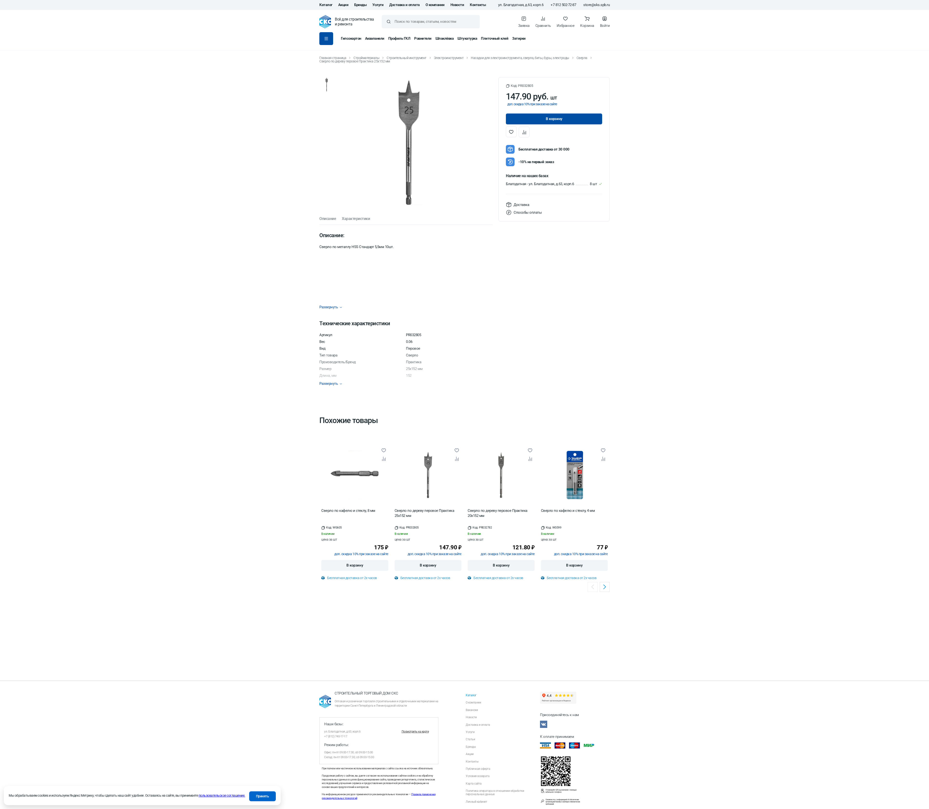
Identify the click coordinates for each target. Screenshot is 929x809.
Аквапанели (374, 38)
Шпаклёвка (444, 38)
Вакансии (472, 710)
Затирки (519, 38)
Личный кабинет (476, 801)
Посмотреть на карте (415, 731)
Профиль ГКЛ (399, 38)
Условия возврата (477, 776)
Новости (457, 5)
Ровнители (423, 38)
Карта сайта (474, 783)
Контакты (478, 5)
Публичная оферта (478, 769)
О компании (435, 5)
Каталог (325, 5)
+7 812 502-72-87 (563, 5)
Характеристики (356, 219)
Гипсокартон (351, 38)
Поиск (389, 21)
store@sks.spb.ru (596, 5)
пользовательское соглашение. (222, 795)
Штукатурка (467, 38)
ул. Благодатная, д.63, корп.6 (521, 5)
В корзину (354, 565)
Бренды (360, 5)
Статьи (470, 739)
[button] (519, 85)
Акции (343, 5)
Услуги (377, 5)
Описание (327, 219)
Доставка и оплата (404, 5)
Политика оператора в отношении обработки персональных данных (495, 792)
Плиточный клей (494, 38)
